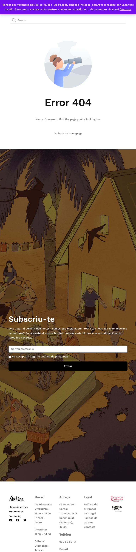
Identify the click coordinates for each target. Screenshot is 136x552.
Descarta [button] (125, 9)
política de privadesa (54, 356)
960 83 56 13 (67, 541)
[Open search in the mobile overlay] (68, 20)
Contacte (89, 526)
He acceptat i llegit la (40, 356)
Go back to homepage (68, 133)
